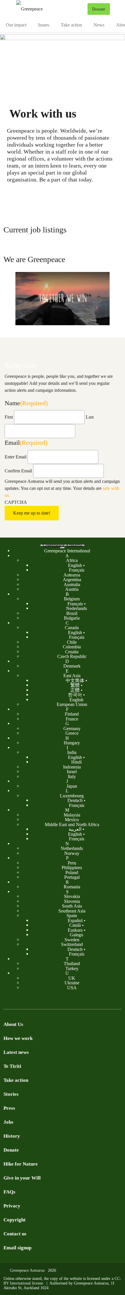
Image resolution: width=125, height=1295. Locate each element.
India (71, 752)
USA (72, 987)
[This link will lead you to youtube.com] (18, 1000)
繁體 (75, 685)
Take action (71, 24)
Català (75, 925)
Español (75, 920)
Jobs (8, 1122)
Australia (72, 584)
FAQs (9, 1192)
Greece (71, 733)
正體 (75, 690)
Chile (72, 642)
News (99, 24)
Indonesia (72, 766)
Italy (72, 776)
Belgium (72, 599)
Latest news (16, 1052)
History (11, 1136)
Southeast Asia (71, 910)
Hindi (76, 762)
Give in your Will (22, 1178)
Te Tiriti (12, 1066)
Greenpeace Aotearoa (62, 545)
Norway (71, 853)
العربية (75, 829)
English (75, 565)
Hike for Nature (20, 1164)
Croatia (71, 651)
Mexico (72, 819)
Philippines (72, 867)
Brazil (71, 613)
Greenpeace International (67, 551)
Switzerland (72, 944)
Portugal (72, 877)
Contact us (14, 1234)
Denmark (72, 666)
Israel (72, 771)
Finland (72, 714)
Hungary (72, 743)
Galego (76, 935)
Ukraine (72, 983)
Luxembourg (72, 795)
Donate (11, 1150)
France (72, 718)
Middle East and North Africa (72, 824)
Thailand (72, 963)
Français (76, 570)
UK (71, 978)
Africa (72, 560)
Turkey (71, 968)
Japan (72, 786)
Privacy (11, 1206)
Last (90, 417)
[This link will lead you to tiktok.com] (41, 1000)
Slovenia (72, 901)
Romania (72, 887)
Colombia (72, 647)
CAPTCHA (16, 502)
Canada (72, 627)
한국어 (75, 695)
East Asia (72, 675)
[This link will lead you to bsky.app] (65, 1000)
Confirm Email (18, 470)
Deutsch (75, 800)
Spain (72, 915)
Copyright (14, 1220)
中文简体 (75, 680)
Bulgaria (72, 618)
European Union (72, 704)
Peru (72, 862)
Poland (71, 872)
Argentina (72, 579)
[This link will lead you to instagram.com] (30, 1000)
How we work (18, 1038)
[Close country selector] (62, 548)
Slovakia (72, 896)
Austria (71, 589)
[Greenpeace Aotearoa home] (50, 9)
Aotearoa (71, 574)
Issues (43, 24)
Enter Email (15, 456)
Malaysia (72, 814)
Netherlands (72, 848)
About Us (13, 1024)
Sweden (72, 939)
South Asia (72, 906)
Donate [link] (98, 9)
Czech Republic (72, 656)
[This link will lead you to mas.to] (53, 1000)
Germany (72, 728)
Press (9, 1108)
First (9, 417)
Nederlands (76, 608)
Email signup (17, 1247)
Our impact (16, 24)
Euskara (75, 930)
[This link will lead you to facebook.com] (6, 1000)
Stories (11, 1094)
